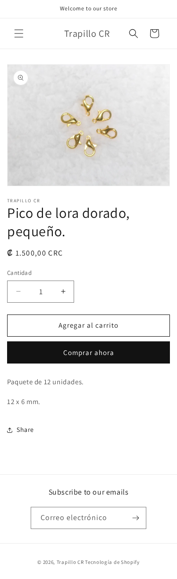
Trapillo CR (70, 562)
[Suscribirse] (135, 518)
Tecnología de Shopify (112, 562)
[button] (18, 33)
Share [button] (25, 429)
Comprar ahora (88, 352)
